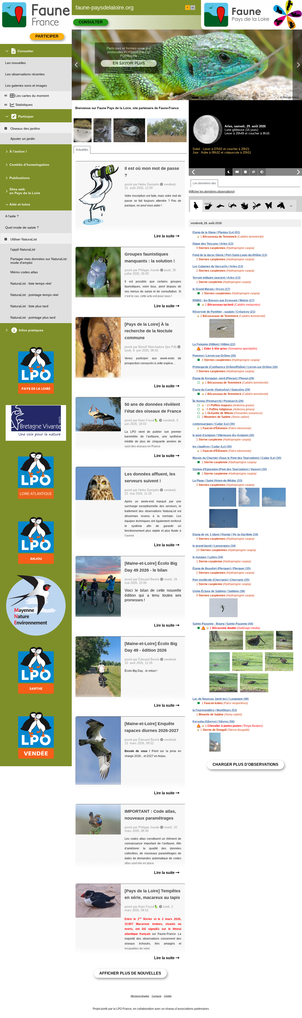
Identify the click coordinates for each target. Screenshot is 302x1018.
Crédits (168, 996)
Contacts (156, 996)
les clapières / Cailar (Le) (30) (212, 446)
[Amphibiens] (245, 206)
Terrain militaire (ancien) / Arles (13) (216, 277)
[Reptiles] (232, 206)
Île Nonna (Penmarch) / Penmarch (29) (218, 401)
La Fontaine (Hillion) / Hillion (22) (214, 344)
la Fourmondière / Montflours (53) (215, 710)
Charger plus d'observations (245, 764)
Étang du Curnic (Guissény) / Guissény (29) (221, 389)
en (193, 7)
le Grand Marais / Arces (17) (211, 289)
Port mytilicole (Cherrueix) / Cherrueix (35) (221, 580)
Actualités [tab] (82, 149)
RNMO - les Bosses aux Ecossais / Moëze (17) (223, 300)
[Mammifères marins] (220, 206)
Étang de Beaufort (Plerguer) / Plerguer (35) (222, 568)
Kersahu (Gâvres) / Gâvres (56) (214, 721)
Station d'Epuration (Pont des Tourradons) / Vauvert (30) (230, 469)
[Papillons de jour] (269, 206)
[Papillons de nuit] (281, 206)
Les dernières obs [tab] (204, 183)
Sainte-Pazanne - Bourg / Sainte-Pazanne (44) (223, 623)
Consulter (91, 22)
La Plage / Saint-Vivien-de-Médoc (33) (217, 480)
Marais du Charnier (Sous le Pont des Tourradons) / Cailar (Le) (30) (237, 458)
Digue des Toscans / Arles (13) (213, 243)
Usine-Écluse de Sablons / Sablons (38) (219, 591)
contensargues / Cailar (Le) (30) (214, 424)
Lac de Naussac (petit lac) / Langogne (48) (221, 699)
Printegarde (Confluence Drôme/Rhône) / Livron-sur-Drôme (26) (235, 367)
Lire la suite (165, 236)
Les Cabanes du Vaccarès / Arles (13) (218, 266)
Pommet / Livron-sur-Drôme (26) (214, 355)
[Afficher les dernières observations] (212, 191)
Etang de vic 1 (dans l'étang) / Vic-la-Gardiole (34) (225, 534)
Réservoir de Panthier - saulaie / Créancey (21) (224, 311)
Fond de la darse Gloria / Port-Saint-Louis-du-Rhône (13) (230, 255)
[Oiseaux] (196, 206)
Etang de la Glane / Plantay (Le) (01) (216, 232)
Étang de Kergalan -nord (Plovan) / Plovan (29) (223, 378)
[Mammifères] (208, 206)
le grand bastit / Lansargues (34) (214, 545)
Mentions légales (140, 996)
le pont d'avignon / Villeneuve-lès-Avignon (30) (223, 435)
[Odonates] (257, 206)
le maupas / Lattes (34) (208, 557)
